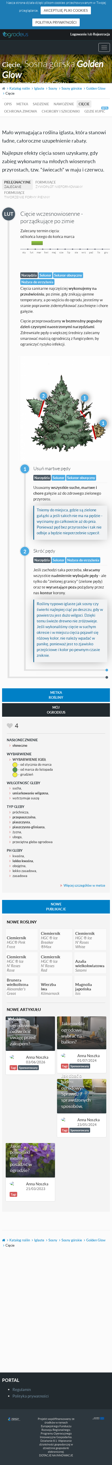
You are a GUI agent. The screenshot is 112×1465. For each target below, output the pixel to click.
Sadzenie (41, 104)
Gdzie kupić (94, 111)
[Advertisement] (56, 1314)
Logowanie (78, 34)
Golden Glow (95, 88)
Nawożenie (64, 104)
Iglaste (39, 88)
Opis (8, 104)
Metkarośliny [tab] (56, 695)
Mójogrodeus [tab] (56, 709)
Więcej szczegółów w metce (84, 885)
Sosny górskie (71, 88)
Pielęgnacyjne (17, 184)
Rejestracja (101, 34)
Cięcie (84, 104)
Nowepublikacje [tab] (56, 906)
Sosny (52, 88)
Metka (22, 104)
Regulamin (22, 1389)
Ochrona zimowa (20, 111)
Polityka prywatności (56, 22)
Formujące (59, 184)
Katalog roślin (19, 88)
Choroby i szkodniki (61, 111)
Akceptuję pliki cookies (66, 10)
